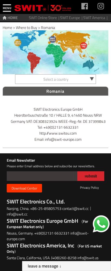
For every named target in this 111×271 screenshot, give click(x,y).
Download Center (24, 188)
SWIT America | (95, 17)
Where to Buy (26, 27)
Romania (48, 27)
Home (7, 27)
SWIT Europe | (71, 17)
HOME (13, 17)
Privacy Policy (89, 187)
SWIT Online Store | (44, 17)
